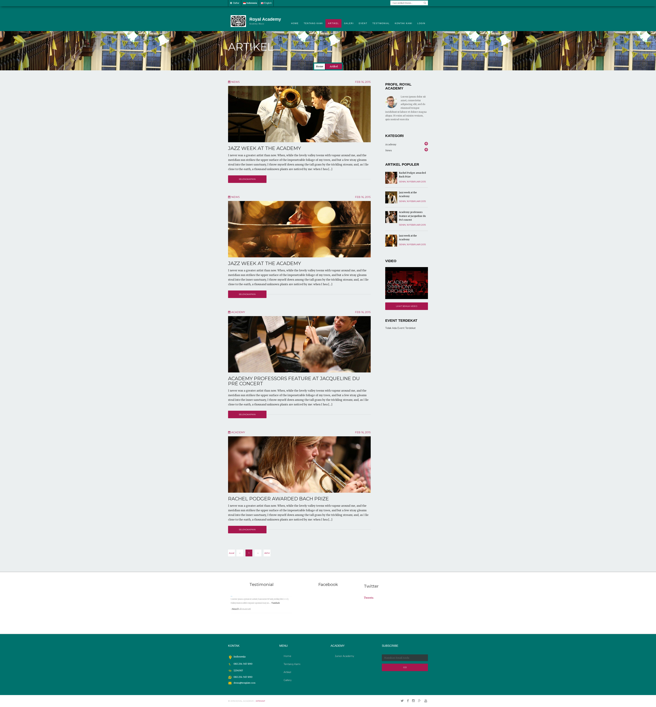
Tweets (368, 597)
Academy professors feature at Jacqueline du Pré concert (294, 381)
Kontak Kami (403, 23)
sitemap (260, 701)
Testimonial (381, 23)
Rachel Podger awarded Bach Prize (278, 499)
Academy (390, 144)
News (388, 150)
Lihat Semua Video (406, 306)
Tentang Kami (313, 23)
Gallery (288, 680)
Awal (231, 553)
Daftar (236, 3)
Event (363, 23)
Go (405, 667)
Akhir (267, 553)
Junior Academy (344, 656)
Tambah (275, 603)
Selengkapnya (247, 179)
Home (295, 23)
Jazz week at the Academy (264, 148)
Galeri (349, 23)
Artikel (333, 23)
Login (421, 23)
